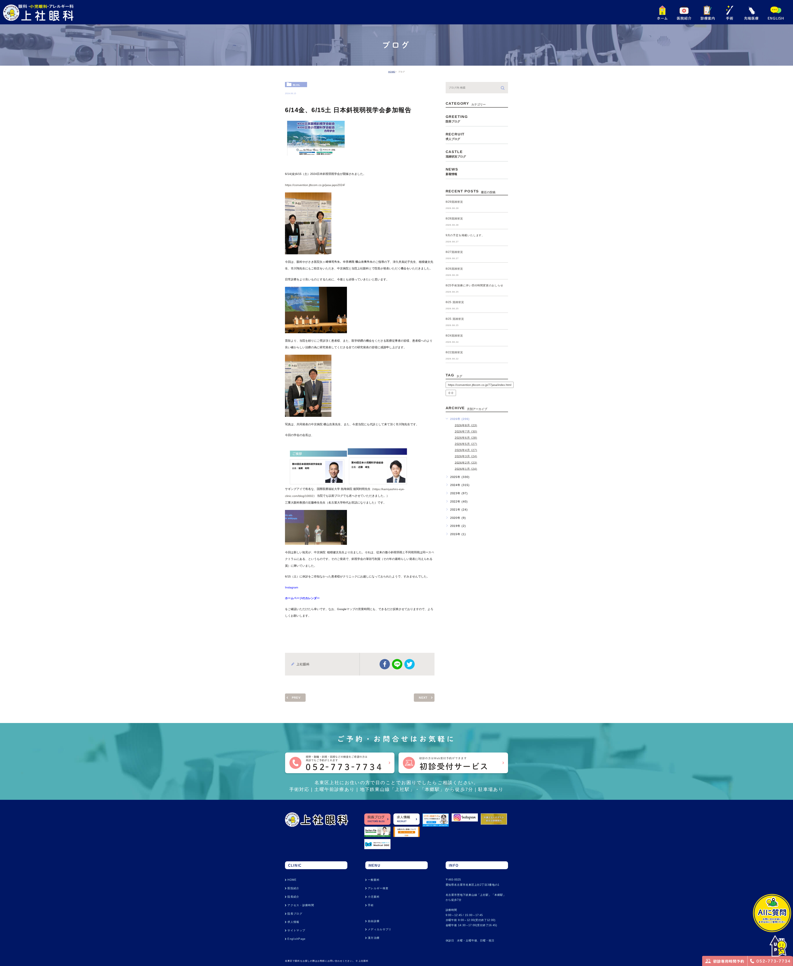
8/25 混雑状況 (455, 302)
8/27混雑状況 (454, 252)
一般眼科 (374, 879)
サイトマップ (296, 930)
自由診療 (374, 921)
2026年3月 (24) (466, 456)
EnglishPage (296, 938)
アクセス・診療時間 (300, 905)
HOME (391, 72)
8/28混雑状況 (454, 218)
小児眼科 (374, 896)
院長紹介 (293, 896)
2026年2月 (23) (466, 462)
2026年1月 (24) (466, 468)
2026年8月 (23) (466, 425)
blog (296, 85)
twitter (409, 664)
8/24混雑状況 (454, 335)
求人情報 (293, 921)
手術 (371, 905)
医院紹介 (293, 888)
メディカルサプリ (379, 929)
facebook (385, 664)
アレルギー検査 (378, 888)
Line (397, 664)
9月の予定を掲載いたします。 (465, 235)
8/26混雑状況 (454, 268)
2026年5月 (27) (466, 444)
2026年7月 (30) (466, 431)
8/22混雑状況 (454, 352)
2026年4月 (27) (466, 450)
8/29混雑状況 (454, 202)
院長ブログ (294, 913)
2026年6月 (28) (466, 437)
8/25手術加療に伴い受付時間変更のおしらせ (474, 285)
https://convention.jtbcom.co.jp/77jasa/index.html (479, 384)
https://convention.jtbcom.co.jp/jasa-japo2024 (314, 185)
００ (451, 393)
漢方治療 (374, 937)
